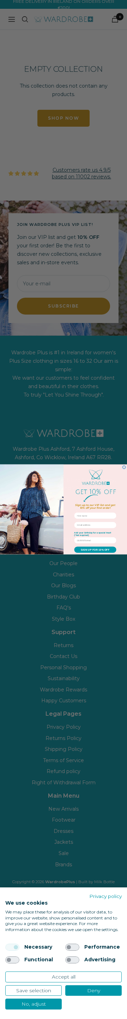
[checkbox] (12, 947)
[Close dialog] (124, 467)
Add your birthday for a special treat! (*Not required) (92, 534)
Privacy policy (105, 896)
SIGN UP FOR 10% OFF (95, 550)
